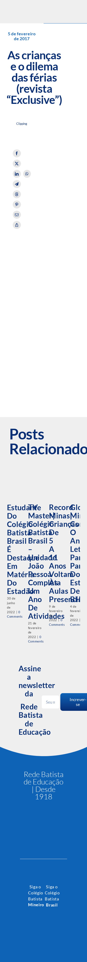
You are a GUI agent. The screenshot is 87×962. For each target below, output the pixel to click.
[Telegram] (17, 184)
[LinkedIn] (17, 174)
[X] (17, 163)
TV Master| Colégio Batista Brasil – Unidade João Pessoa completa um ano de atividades (46, 561)
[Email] (17, 215)
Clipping (21, 123)
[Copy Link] (17, 225)
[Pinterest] (17, 204)
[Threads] (17, 194)
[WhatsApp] (27, 174)
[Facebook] (17, 153)
